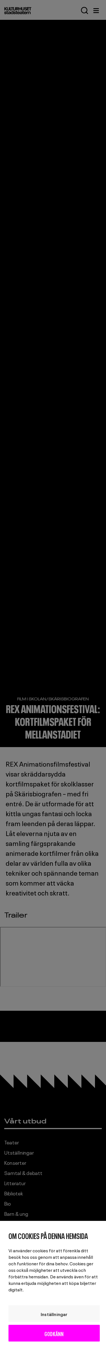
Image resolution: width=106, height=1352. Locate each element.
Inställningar (54, 1313)
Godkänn (54, 1333)
